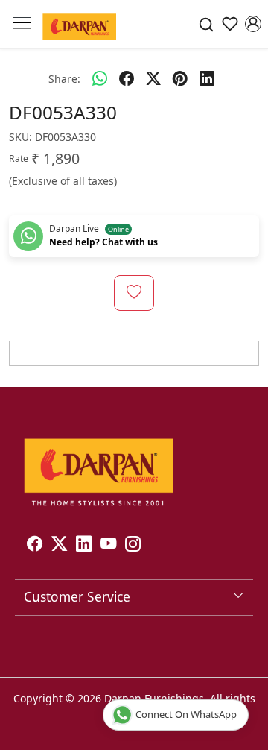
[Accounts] (253, 24)
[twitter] (153, 78)
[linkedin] (207, 78)
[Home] (79, 24)
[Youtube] (108, 546)
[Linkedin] (84, 546)
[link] (206, 24)
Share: (64, 79)
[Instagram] (133, 546)
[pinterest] (180, 78)
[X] (59, 546)
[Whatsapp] (99, 78)
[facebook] (126, 78)
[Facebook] (34, 546)
